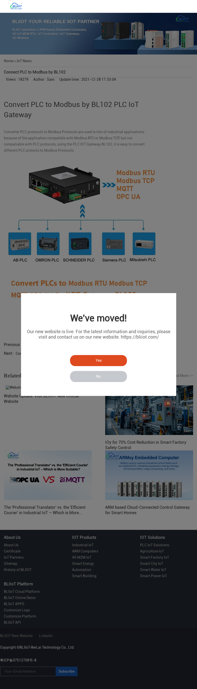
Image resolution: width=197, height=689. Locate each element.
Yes (99, 360)
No (98, 376)
